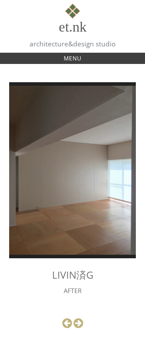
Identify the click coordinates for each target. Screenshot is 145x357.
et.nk (73, 27)
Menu (73, 58)
